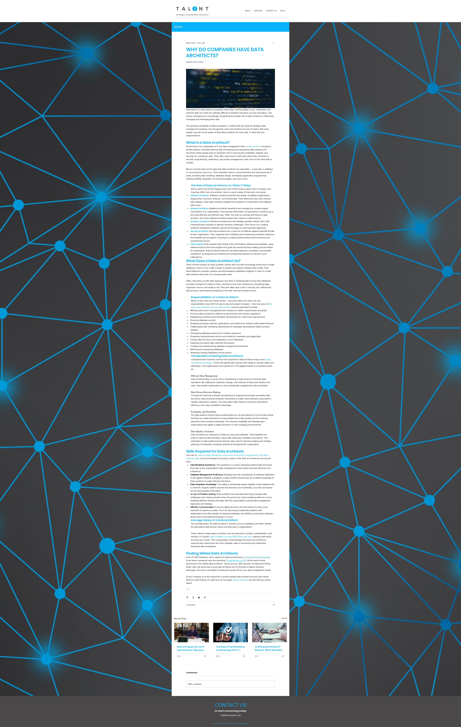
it (188, 589)
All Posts (178, 27)
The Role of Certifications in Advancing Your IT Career (230, 648)
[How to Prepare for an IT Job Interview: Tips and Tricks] (191, 632)
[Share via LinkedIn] (199, 597)
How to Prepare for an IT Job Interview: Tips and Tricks (190, 648)
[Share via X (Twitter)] (193, 597)
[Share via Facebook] (187, 597)
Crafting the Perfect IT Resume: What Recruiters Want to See (269, 648)
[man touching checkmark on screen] (230, 632)
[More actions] (273, 42)
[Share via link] (205, 597)
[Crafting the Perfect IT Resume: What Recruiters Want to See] (269, 632)
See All (284, 618)
